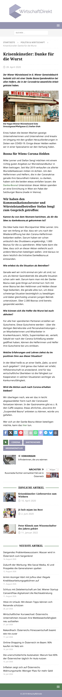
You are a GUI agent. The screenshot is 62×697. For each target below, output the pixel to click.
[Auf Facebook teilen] (5, 433)
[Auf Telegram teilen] (45, 433)
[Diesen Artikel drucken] (30, 433)
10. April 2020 (28, 500)
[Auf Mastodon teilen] (40, 433)
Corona (15, 442)
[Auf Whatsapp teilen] (35, 433)
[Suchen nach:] (31, 32)
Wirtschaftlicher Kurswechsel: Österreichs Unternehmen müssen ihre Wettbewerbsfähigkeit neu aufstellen (29, 618)
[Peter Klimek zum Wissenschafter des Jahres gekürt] (9, 529)
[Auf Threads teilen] (55, 433)
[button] (57, 25)
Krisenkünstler (14, 448)
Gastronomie (33, 442)
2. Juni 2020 (27, 513)
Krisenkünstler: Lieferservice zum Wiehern (37, 495)
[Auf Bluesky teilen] (50, 433)
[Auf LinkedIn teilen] (15, 433)
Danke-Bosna (10, 185)
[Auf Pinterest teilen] (20, 433)
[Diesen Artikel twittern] (10, 433)
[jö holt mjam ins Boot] (9, 513)
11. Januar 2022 (29, 532)
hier (25, 425)
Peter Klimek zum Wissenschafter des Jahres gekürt (37, 527)
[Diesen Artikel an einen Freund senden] (25, 433)
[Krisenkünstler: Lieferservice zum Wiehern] (9, 497)
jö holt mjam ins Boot (30, 509)
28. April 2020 (13, 67)
